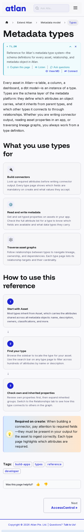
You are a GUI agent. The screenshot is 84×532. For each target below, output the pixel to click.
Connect (73, 71)
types (39, 464)
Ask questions (62, 67)
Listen (41, 67)
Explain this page (20, 67)
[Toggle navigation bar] (75, 8)
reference (54, 464)
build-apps (22, 464)
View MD (54, 71)
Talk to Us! (69, 524)
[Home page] (7, 23)
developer (12, 471)
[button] (42, 47)
